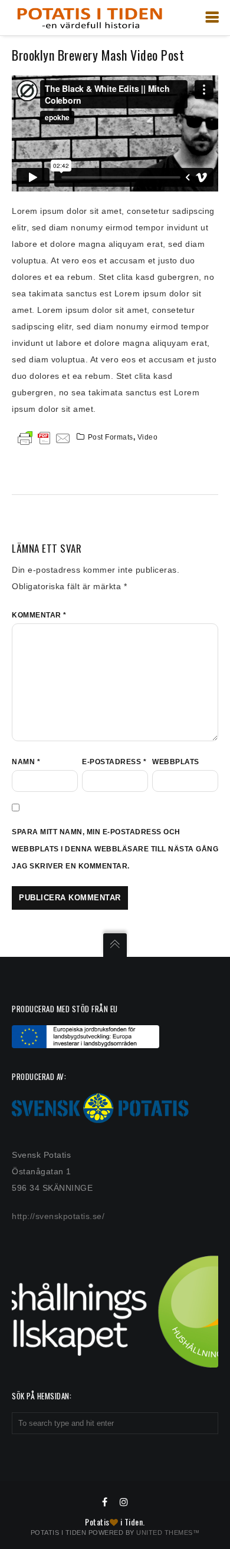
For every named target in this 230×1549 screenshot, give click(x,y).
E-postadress (114, 762)
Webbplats (175, 762)
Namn (26, 762)
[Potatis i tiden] (89, 17)
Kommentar (39, 615)
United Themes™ (167, 1532)
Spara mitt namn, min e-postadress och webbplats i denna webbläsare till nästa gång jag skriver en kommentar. (115, 849)
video (147, 437)
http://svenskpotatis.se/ (58, 1216)
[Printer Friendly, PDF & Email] (44, 437)
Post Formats (110, 437)
